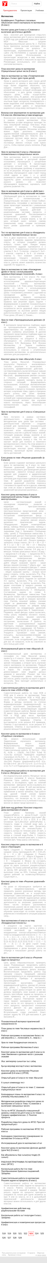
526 (4, 1238)
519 (9, 1233)
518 (4, 1233)
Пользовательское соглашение (14, 1253)
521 (20, 1233)
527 (9, 1238)
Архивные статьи (14, 1255)
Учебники (39, 10)
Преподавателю (10, 10)
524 (36, 1233)
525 (42, 1233)
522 (25, 1233)
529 (20, 1238)
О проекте (31, 1253)
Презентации (26, 10)
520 (14, 1233)
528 (14, 1238)
